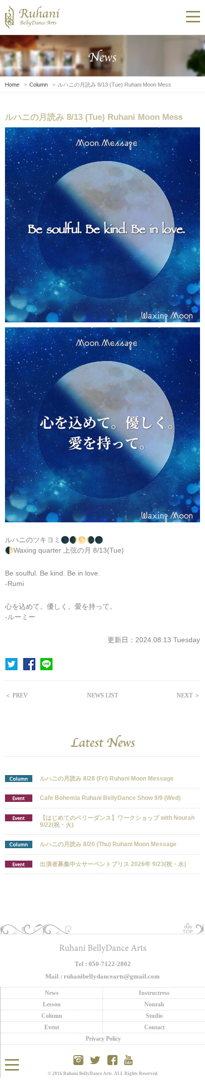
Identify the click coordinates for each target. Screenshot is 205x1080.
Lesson (52, 1004)
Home (12, 85)
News (52, 993)
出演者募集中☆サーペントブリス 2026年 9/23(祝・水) (113, 864)
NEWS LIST (102, 695)
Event (18, 797)
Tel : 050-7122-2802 (103, 964)
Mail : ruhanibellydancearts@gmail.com (102, 976)
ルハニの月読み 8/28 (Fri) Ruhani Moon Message (107, 778)
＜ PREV (16, 695)
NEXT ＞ (188, 695)
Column (38, 85)
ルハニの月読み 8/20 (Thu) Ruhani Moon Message (108, 844)
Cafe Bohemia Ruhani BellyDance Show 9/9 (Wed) (110, 797)
